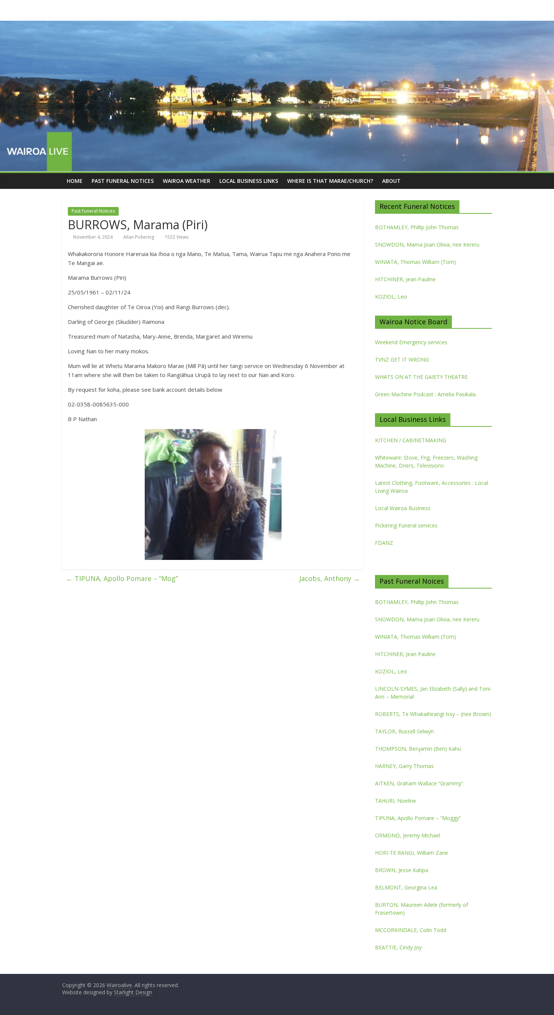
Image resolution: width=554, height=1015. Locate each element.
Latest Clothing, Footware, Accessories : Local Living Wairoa (431, 486)
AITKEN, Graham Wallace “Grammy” (419, 783)
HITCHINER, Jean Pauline (405, 279)
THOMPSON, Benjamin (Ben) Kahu (418, 748)
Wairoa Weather (186, 180)
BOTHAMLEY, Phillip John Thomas (417, 227)
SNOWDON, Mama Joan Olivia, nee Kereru (427, 244)
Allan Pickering (138, 237)
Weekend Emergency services (411, 342)
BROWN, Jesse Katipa (401, 870)
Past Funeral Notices (123, 180)
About (391, 180)
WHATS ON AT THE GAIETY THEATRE (421, 376)
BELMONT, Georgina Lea (406, 887)
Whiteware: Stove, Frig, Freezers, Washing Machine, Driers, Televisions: (426, 461)
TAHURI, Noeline (395, 800)
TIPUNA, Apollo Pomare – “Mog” (122, 578)
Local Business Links (248, 180)
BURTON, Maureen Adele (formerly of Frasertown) (421, 908)
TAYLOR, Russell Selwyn (404, 731)
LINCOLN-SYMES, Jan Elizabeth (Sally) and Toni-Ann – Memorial (433, 692)
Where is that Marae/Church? (330, 180)
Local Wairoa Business (402, 508)
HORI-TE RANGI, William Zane (411, 852)
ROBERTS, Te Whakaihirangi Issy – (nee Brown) (433, 714)
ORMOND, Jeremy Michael (407, 835)
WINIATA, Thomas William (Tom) (415, 261)
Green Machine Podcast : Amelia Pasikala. (426, 394)
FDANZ (384, 542)
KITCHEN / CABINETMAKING (410, 440)
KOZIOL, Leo (391, 296)
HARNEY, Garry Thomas (404, 766)
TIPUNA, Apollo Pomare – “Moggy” (418, 818)
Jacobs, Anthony (329, 578)
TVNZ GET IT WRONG (402, 359)
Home (75, 180)
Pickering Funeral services (406, 525)
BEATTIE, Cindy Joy (398, 947)
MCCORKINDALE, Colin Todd (410, 930)
